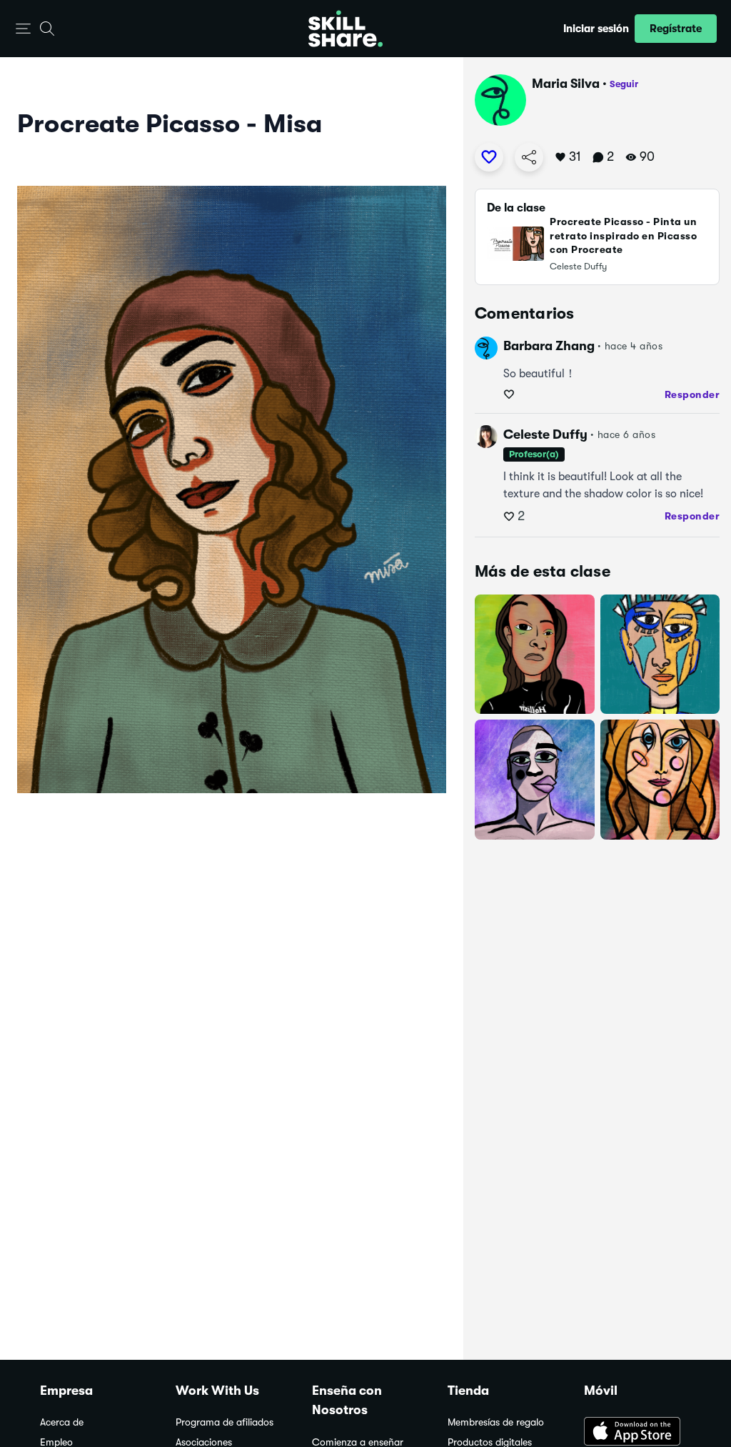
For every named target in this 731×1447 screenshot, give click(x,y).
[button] (23, 29)
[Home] (345, 28)
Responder (692, 394)
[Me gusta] (489, 157)
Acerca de (62, 1422)
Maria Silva (566, 83)
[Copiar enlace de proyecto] (529, 157)
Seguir (624, 84)
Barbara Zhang (549, 346)
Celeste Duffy (545, 434)
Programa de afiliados (224, 1422)
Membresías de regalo (496, 1422)
